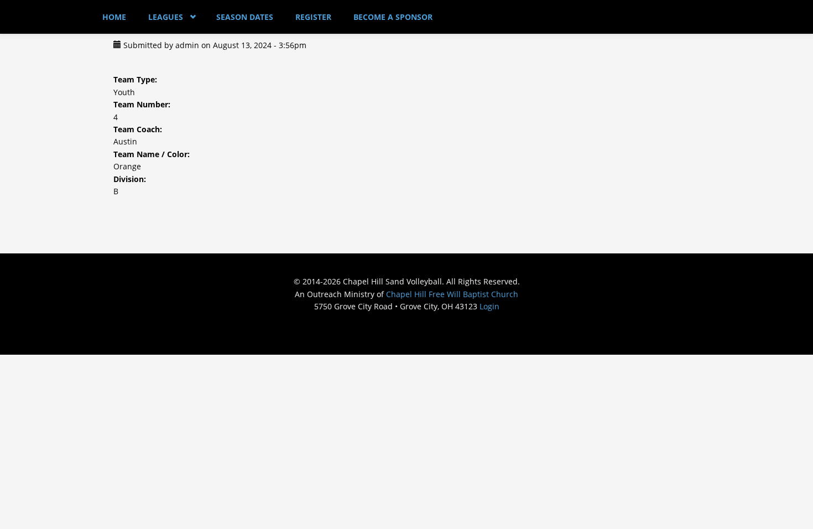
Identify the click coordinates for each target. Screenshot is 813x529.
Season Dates (244, 17)
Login (489, 306)
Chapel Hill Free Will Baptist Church (452, 294)
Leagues (165, 17)
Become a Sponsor (392, 17)
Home (114, 17)
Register (313, 17)
